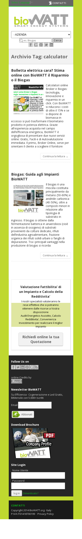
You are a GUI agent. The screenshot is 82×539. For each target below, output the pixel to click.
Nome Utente (20, 470)
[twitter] (46, 45)
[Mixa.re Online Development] (16, 381)
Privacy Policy (45, 514)
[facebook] (30, 45)
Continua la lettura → (55, 156)
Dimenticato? (30, 493)
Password (18, 480)
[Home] (41, 27)
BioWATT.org (37, 510)
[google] (36, 45)
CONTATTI (18, 505)
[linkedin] (51, 45)
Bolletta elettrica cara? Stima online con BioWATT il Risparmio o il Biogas (40, 75)
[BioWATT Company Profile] (33, 457)
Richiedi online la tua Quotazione (40, 339)
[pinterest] (41, 45)
